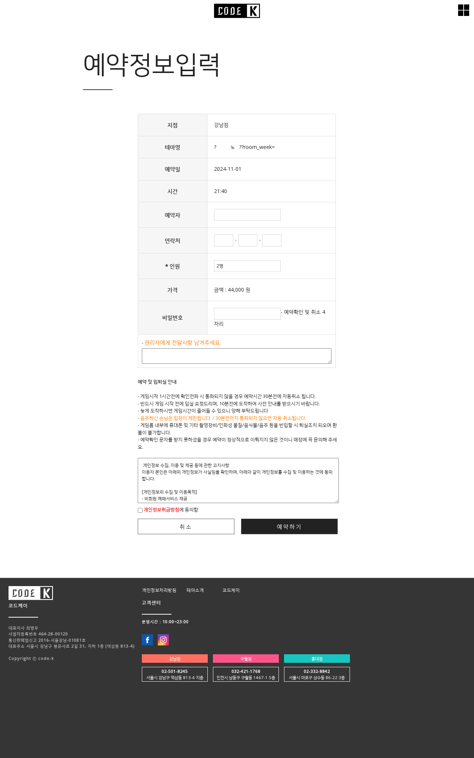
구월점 (245, 658)
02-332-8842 (317, 671)
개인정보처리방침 (159, 590)
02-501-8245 (174, 671)
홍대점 (317, 658)
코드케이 (231, 590)
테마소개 (195, 590)
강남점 (174, 658)
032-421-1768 (245, 671)
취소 (186, 526)
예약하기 (289, 526)
